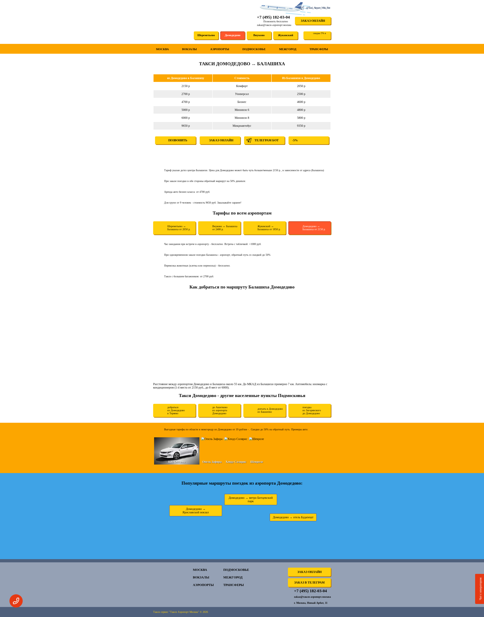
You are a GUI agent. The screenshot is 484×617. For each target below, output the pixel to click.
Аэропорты (219, 49)
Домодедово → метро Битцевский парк (251, 499)
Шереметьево (206, 35)
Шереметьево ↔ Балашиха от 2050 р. (179, 228)
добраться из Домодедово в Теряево (176, 410)
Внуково (259, 35)
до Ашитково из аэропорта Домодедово (219, 410)
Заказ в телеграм (309, 582)
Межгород (287, 49)
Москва (162, 49)
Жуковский (285, 35)
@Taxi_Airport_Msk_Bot (318, 7)
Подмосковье (254, 49)
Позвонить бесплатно (275, 21)
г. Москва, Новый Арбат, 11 (310, 602)
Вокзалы (189, 49)
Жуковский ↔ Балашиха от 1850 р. (269, 228)
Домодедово (232, 35)
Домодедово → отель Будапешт (293, 517)
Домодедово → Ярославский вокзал (195, 510)
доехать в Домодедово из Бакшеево (270, 410)
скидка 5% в (319, 33)
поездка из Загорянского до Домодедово (311, 410)
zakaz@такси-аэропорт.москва (274, 25)
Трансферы (318, 49)
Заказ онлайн (313, 20)
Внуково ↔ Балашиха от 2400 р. (224, 228)
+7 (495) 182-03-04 (273, 17)
